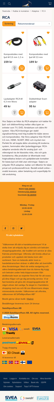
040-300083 (30, 189)
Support (18, 386)
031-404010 (31, 192)
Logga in (13, 378)
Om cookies (8, 386)
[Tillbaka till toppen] (45, 395)
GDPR (43, 382)
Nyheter (6, 382)
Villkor (26, 382)
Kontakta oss (24, 378)
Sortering (8, 23)
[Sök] (9, 3)
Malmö (30, 299)
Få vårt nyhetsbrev (14, 235)
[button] (14, 68)
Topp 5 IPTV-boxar (31, 386)
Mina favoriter (45, 378)
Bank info (35, 382)
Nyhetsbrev (16, 382)
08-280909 (31, 195)
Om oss (35, 378)
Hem (5, 378)
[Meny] (4, 3)
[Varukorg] (49, 3)
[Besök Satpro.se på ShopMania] (10, 316)
